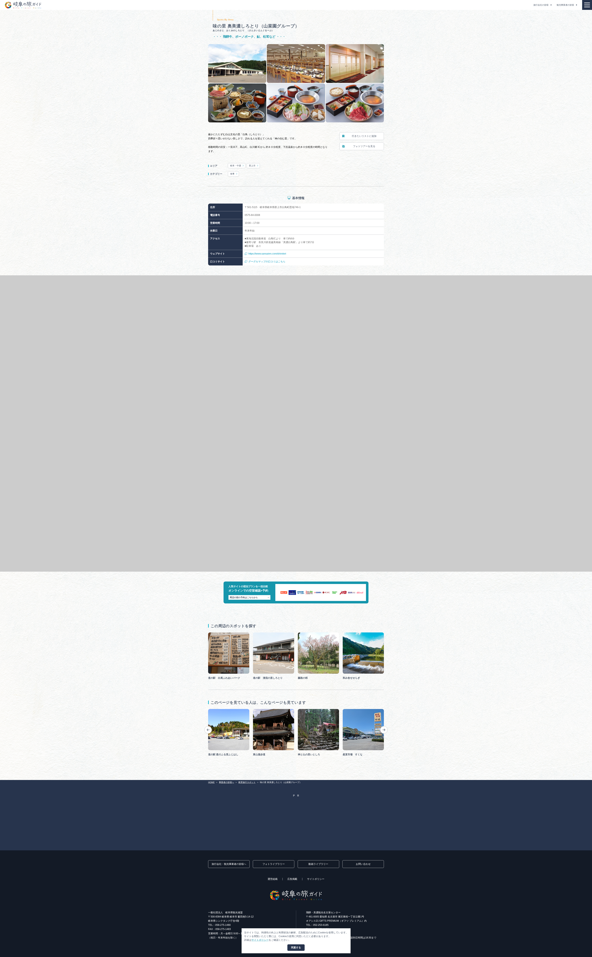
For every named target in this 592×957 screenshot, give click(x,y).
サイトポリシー (315, 879)
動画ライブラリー (318, 864)
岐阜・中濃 (235, 165)
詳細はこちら (215, 710)
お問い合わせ (363, 864)
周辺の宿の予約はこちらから (244, 597)
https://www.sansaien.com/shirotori (267, 253)
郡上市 (252, 165)
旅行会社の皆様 (541, 5)
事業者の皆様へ (226, 782)
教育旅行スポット (247, 782)
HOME (211, 782)
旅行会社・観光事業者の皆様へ (229, 864)
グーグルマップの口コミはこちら (266, 261)
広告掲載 (292, 879)
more (211, 633)
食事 (232, 174)
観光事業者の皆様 (565, 5)
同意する (296, 947)
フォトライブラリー (274, 864)
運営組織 (273, 879)
